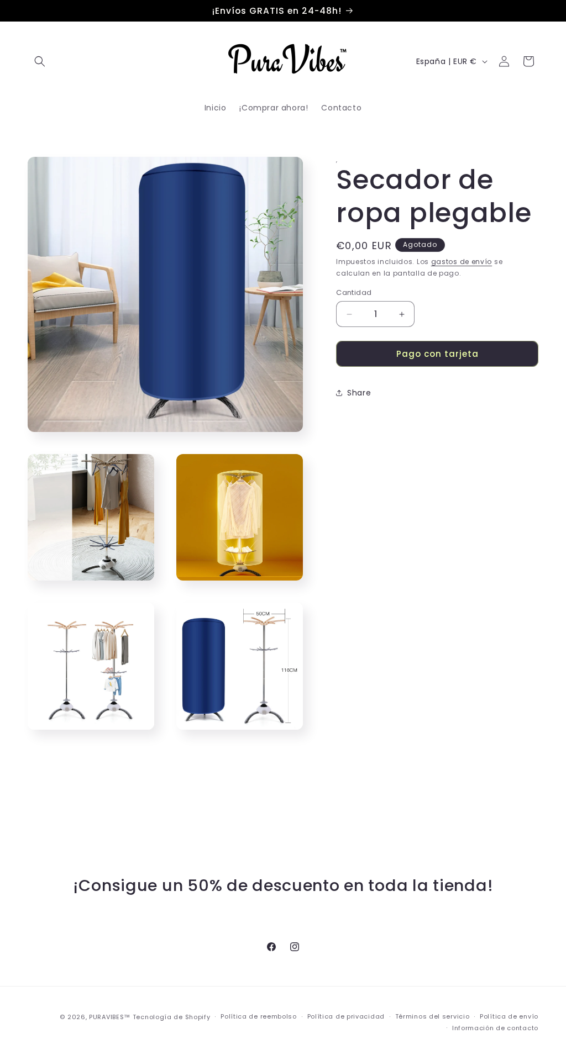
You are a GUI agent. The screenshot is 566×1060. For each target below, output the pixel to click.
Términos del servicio (432, 1016)
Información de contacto (495, 1028)
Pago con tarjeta (437, 354)
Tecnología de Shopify (172, 1016)
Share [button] (359, 392)
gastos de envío (461, 261)
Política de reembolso (259, 1016)
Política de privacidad (346, 1016)
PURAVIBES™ (109, 1016)
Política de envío (509, 1016)
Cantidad (353, 292)
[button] (40, 61)
